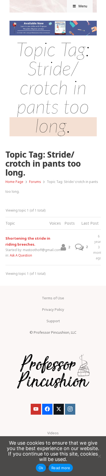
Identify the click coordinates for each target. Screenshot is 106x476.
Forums (35, 181)
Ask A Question (21, 255)
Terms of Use (53, 298)
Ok (41, 468)
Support (53, 320)
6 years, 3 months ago (99, 247)
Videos (53, 432)
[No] (99, 456)
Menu (83, 6)
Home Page (14, 181)
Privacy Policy (53, 309)
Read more (60, 468)
